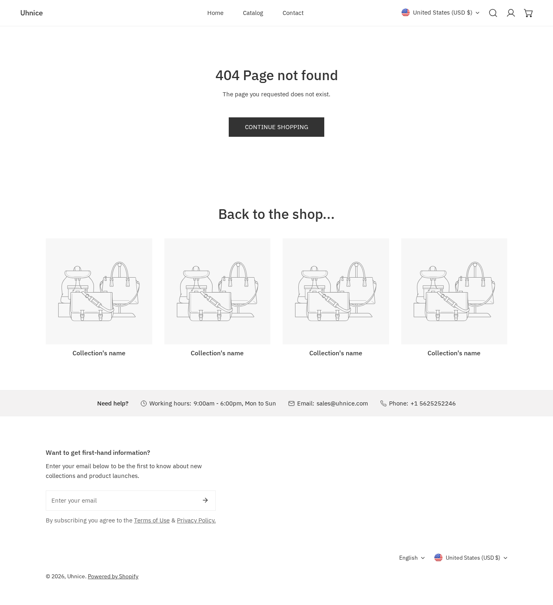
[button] (529, 13)
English (408, 557)
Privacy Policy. (196, 520)
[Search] (493, 13)
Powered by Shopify (113, 576)
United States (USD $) (442, 12)
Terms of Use (152, 520)
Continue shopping (276, 127)
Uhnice (76, 576)
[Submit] (205, 500)
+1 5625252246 (433, 403)
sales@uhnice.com (342, 403)
